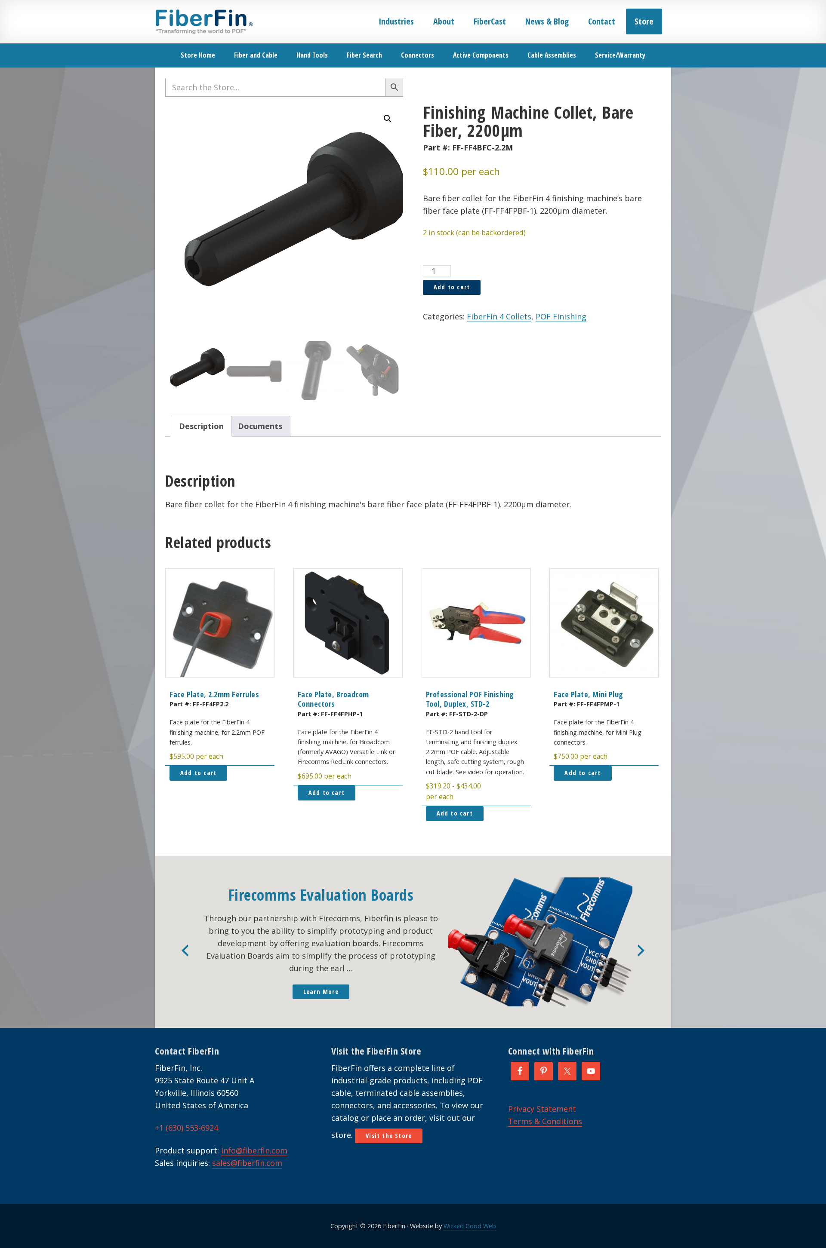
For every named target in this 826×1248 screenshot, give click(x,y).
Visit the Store (389, 1135)
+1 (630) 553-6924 (186, 1127)
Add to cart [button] (198, 773)
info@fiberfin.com (254, 1150)
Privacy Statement (542, 1109)
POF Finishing (561, 316)
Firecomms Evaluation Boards (321, 894)
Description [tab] (201, 426)
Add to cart (452, 287)
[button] (387, 118)
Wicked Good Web (470, 1226)
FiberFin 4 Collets (499, 316)
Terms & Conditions (545, 1121)
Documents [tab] (260, 426)
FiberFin (204, 21)
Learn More (321, 991)
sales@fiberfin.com (247, 1163)
